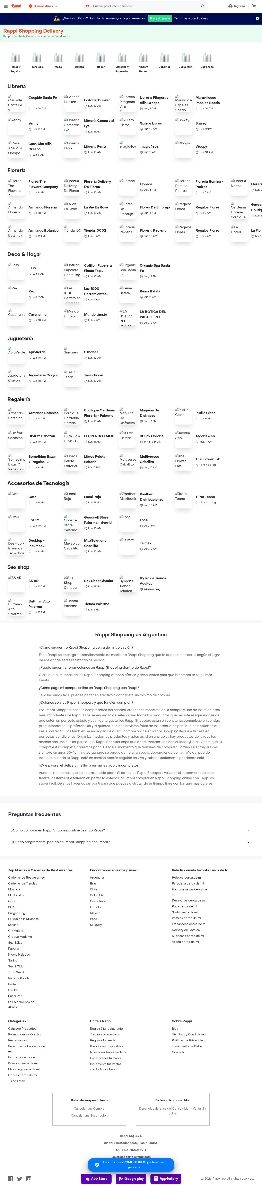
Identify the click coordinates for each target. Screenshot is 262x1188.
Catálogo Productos (22, 1029)
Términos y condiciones (191, 18)
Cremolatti (15, 931)
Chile (93, 889)
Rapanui (13, 949)
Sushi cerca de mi (185, 912)
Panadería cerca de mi (188, 884)
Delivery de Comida (186, 930)
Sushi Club (15, 966)
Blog (175, 1029)
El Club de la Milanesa (23, 919)
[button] (43, 6)
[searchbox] (144, 6)
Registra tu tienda (102, 1040)
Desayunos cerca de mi (189, 901)
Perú (93, 919)
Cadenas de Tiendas (22, 884)
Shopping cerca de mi (24, 1069)
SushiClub (15, 943)
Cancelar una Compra (89, 1109)
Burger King (16, 913)
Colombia (97, 895)
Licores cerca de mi (22, 1075)
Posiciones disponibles (106, 1046)
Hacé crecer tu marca (106, 1058)
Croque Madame (20, 937)
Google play (134, 1179)
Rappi (6, 36)
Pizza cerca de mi (184, 906)
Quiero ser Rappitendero (108, 1052)
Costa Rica (98, 901)
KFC (11, 907)
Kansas (13, 925)
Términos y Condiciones (189, 1034)
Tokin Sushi (16, 972)
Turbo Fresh (16, 1081)
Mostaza (14, 889)
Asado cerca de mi (185, 942)
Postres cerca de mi (186, 918)
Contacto (178, 1052)
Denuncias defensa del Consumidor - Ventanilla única (172, 1111)
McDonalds (16, 895)
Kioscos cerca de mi (23, 1063)
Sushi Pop (15, 996)
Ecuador (96, 907)
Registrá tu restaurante (106, 1029)
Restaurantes (17, 1040)
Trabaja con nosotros (105, 1034)
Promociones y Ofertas (24, 1034)
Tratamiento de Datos (187, 1046)
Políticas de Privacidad (188, 1040)
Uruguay (96, 925)
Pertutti (13, 984)
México (95, 913)
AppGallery (169, 1179)
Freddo (13, 990)
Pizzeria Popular (19, 978)
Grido (12, 901)
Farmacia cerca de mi (23, 1057)
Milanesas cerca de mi (188, 936)
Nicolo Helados (19, 955)
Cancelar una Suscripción (89, 1116)
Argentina (97, 878)
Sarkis (12, 961)
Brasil (94, 884)
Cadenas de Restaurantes (26, 878)
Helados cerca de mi (187, 878)
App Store (99, 1179)
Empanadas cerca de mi (189, 924)
